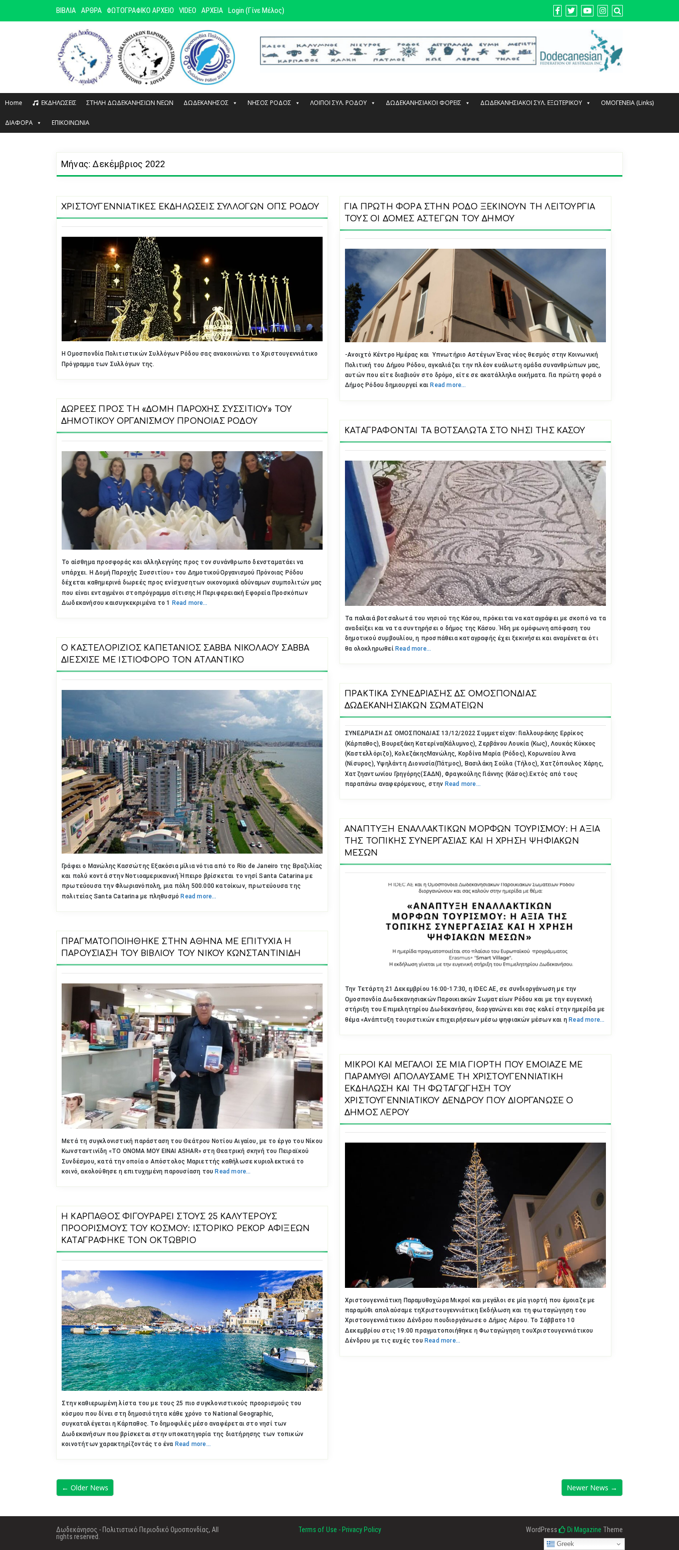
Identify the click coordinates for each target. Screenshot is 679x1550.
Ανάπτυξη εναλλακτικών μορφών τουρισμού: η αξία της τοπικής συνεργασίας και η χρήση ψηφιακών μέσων (472, 841)
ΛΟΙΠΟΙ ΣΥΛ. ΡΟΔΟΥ (338, 102)
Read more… (448, 385)
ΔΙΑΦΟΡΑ (19, 122)
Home (13, 102)
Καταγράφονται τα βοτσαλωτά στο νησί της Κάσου (464, 430)
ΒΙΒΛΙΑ (66, 10)
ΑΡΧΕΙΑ (212, 10)
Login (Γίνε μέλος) (256, 10)
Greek (564, 1544)
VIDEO (187, 10)
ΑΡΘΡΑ (91, 10)
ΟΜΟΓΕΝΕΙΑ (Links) (627, 102)
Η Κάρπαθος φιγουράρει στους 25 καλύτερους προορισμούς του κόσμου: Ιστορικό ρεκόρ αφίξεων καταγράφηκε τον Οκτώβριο (185, 1228)
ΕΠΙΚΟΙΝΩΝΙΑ (70, 122)
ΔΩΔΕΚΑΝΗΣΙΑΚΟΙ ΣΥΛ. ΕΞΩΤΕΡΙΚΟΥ (531, 102)
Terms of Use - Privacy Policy (339, 1530)
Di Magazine (583, 1530)
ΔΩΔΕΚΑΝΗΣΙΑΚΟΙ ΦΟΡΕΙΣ (423, 102)
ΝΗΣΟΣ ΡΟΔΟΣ (269, 102)
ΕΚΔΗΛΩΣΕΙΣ (59, 102)
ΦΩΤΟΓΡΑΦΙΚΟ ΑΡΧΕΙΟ (140, 10)
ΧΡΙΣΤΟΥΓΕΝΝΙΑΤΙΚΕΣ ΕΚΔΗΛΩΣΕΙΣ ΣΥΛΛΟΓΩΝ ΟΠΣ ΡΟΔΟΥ (190, 206)
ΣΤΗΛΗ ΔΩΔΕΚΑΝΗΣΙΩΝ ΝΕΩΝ (129, 102)
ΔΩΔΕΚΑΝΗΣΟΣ (206, 102)
